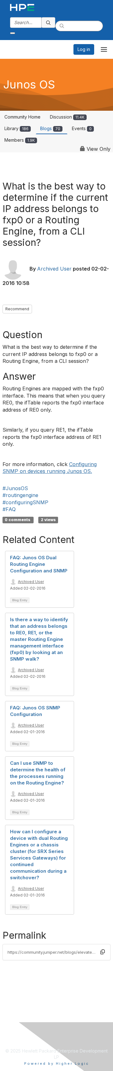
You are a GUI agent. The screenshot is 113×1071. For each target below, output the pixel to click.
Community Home (22, 116)
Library (16, 128)
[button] (102, 952)
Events (82, 128)
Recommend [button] (17, 309)
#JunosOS (15, 488)
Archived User (54, 269)
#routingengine (20, 495)
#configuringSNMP (25, 502)
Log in (84, 49)
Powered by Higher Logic (56, 1063)
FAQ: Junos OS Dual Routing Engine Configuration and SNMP (38, 564)
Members (19, 140)
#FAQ (9, 509)
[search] (48, 22)
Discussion (67, 116)
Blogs (50, 128)
